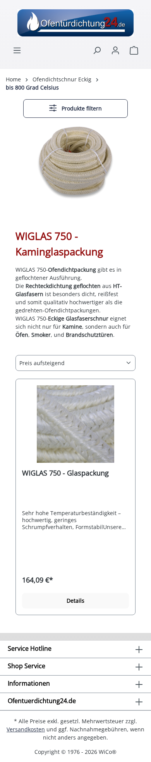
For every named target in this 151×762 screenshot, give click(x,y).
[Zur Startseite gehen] (75, 22)
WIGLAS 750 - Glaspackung (65, 473)
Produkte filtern (81, 108)
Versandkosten (26, 729)
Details (75, 600)
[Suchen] (97, 50)
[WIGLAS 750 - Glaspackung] (75, 424)
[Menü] (17, 50)
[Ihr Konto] (115, 50)
